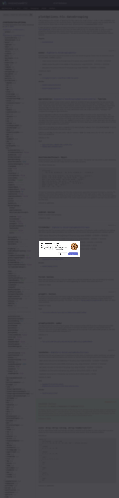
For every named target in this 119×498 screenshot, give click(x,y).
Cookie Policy (59, 249)
